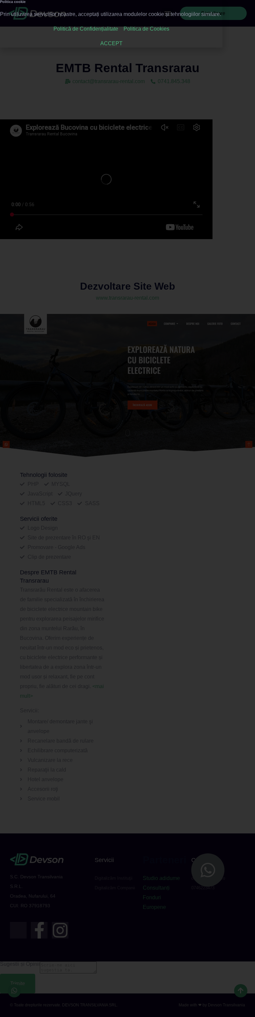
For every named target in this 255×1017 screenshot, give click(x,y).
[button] (215, 7)
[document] (127, 508)
